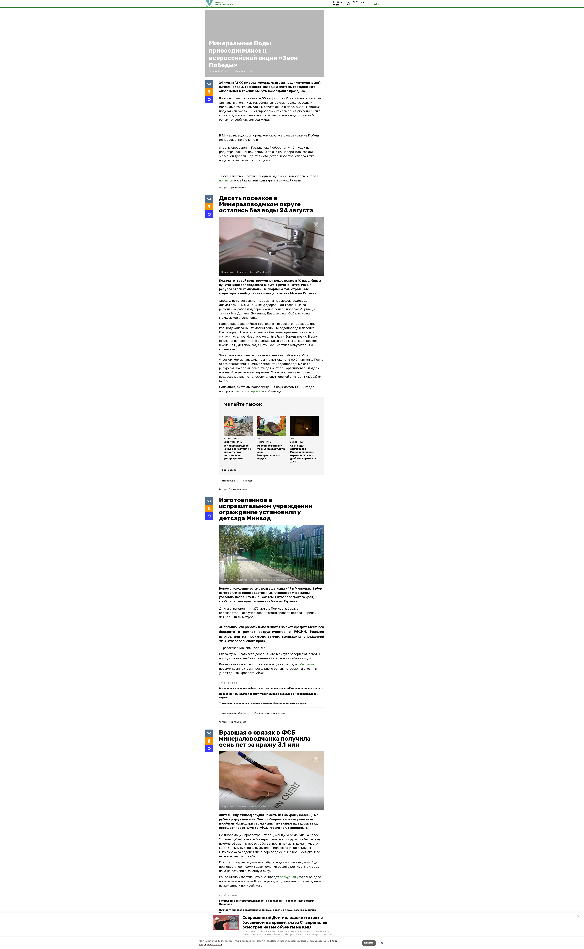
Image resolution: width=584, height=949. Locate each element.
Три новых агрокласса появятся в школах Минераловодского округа (263, 703)
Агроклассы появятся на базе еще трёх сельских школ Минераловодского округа (271, 688)
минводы (247, 481)
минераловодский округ (234, 713)
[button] (226, 922)
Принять (369, 943)
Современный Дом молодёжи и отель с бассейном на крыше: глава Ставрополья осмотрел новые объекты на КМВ (284, 922)
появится (226, 180)
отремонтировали (250, 391)
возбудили (288, 877)
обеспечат (306, 664)
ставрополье (228, 481)
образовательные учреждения (269, 713)
